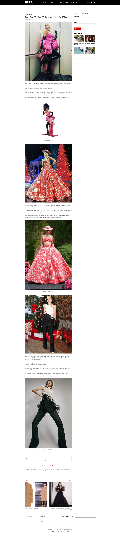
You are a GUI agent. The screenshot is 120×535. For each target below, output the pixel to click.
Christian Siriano (36, 474)
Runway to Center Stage (55, 474)
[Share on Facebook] (48, 466)
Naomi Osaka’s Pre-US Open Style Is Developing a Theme (78, 55)
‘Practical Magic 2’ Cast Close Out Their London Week (90, 43)
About (66, 2)
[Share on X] (42, 466)
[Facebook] (89, 2)
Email (75, 22)
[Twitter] (91, 2)
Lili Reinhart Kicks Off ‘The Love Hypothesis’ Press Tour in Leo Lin (90, 56)
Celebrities (59, 2)
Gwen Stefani (47, 474)
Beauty (52, 2)
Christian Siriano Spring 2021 (29, 476)
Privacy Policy (54, 531)
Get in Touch (43, 516)
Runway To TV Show (65, 474)
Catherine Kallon (30, 19)
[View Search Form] (94, 2)
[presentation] (79, 41)
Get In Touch (74, 2)
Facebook (42, 519)
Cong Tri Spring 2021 (39, 476)
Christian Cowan (28, 474)
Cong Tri (42, 474)
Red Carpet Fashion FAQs (63, 531)
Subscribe (92, 516)
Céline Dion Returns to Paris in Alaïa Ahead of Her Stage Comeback (79, 43)
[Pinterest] (87, 2)
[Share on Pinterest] (53, 466)
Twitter (41, 521)
